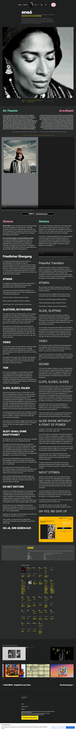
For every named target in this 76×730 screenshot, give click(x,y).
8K (29, 100)
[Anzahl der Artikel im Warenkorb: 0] (45, 5)
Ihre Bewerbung (66, 685)
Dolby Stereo (39, 100)
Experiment (24, 16)
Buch (3, 662)
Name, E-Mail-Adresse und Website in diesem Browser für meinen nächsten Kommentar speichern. (38, 712)
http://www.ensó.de (41, 214)
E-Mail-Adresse (24, 706)
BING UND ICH (40, 576)
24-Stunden (28, 100)
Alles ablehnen (61, 727)
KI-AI (32, 16)
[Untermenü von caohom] (27, 4)
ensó (30, 547)
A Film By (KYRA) (22, 576)
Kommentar (24, 697)
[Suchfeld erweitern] (53, 5)
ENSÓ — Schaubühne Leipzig (41, 583)
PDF (63, 528)
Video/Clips (38, 16)
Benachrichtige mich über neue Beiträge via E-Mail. (33, 714)
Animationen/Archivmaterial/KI (35, 100)
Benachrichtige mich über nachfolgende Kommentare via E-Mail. (36, 713)
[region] (38, 726)
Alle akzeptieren (70, 727)
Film (29, 16)
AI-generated (31, 100)
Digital (51, 662)
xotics (27, 648)
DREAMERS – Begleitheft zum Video (17, 685)
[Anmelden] (41, 5)
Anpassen (54, 727)
